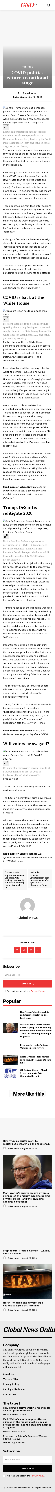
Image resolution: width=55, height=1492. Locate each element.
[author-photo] (5, 1148)
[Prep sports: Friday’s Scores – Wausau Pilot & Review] (10, 1046)
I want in (26, 984)
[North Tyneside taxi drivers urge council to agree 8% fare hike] (10, 1060)
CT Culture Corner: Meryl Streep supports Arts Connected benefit (33, 1073)
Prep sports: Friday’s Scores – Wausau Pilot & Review (35, 1046)
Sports (6, 1443)
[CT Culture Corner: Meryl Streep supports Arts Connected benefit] (10, 1073)
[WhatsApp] (38, 950)
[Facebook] (17, 950)
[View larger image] (6, 127)
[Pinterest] (31, 950)
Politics (27, 67)
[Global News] (27, 905)
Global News (30, 93)
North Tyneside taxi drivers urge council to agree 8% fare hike (35, 1059)
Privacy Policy (37, 991)
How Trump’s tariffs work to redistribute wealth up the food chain (34, 1014)
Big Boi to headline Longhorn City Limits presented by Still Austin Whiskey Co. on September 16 (14, 881)
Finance (7, 1431)
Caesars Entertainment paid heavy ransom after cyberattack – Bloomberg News (40, 880)
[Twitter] (24, 950)
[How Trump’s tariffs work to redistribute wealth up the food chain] (10, 1015)
